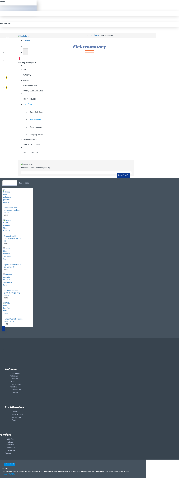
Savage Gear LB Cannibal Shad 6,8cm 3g (12, 238)
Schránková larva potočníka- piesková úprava (12, 210)
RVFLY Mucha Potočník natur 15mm (13, 320)
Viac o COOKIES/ (8, 474)
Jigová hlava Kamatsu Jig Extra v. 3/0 (12, 266)
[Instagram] (7, 355)
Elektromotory (107, 35)
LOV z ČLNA (94, 35)
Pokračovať (122, 175)
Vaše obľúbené (10, 183)
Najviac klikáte (24, 183)
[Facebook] (7, 350)
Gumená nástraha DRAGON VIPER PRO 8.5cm (12, 292)
